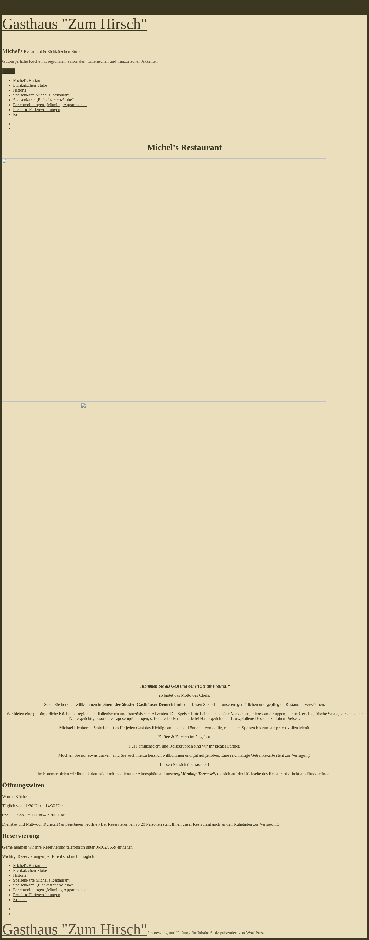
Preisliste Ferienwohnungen (36, 109)
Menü (8, 71)
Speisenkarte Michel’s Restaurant (41, 95)
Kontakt (20, 114)
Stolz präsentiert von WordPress (237, 933)
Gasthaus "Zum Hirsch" (74, 23)
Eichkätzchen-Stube (30, 85)
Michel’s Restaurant (30, 80)
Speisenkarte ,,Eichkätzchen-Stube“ (43, 100)
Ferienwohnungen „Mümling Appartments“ (50, 104)
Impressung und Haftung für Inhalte (178, 933)
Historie (19, 90)
